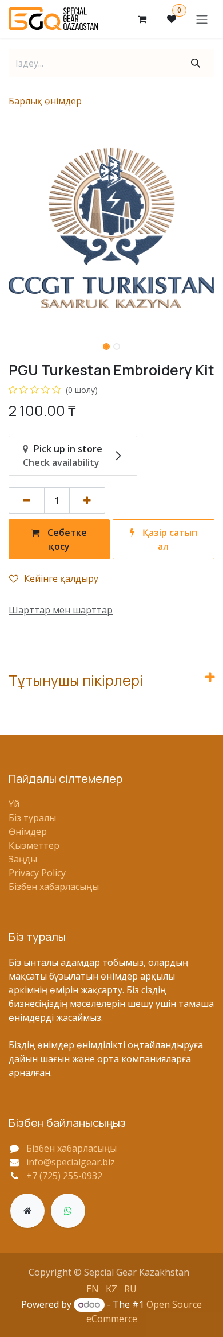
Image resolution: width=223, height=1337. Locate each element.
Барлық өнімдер (45, 101)
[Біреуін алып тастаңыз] (27, 500)
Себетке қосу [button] (66, 539)
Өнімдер (28, 831)
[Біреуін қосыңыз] (87, 500)
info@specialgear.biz (70, 1162)
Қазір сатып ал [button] (168, 539)
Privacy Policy (37, 872)
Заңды (23, 859)
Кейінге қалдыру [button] (61, 578)
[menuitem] (92, 1288)
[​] (27, 1211)
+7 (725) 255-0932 (64, 1175)
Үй (14, 804)
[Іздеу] (195, 63)
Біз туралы (32, 817)
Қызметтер (34, 845)
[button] (19, 228)
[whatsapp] (68, 1211)
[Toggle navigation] (201, 19)
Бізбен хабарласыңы (54, 886)
